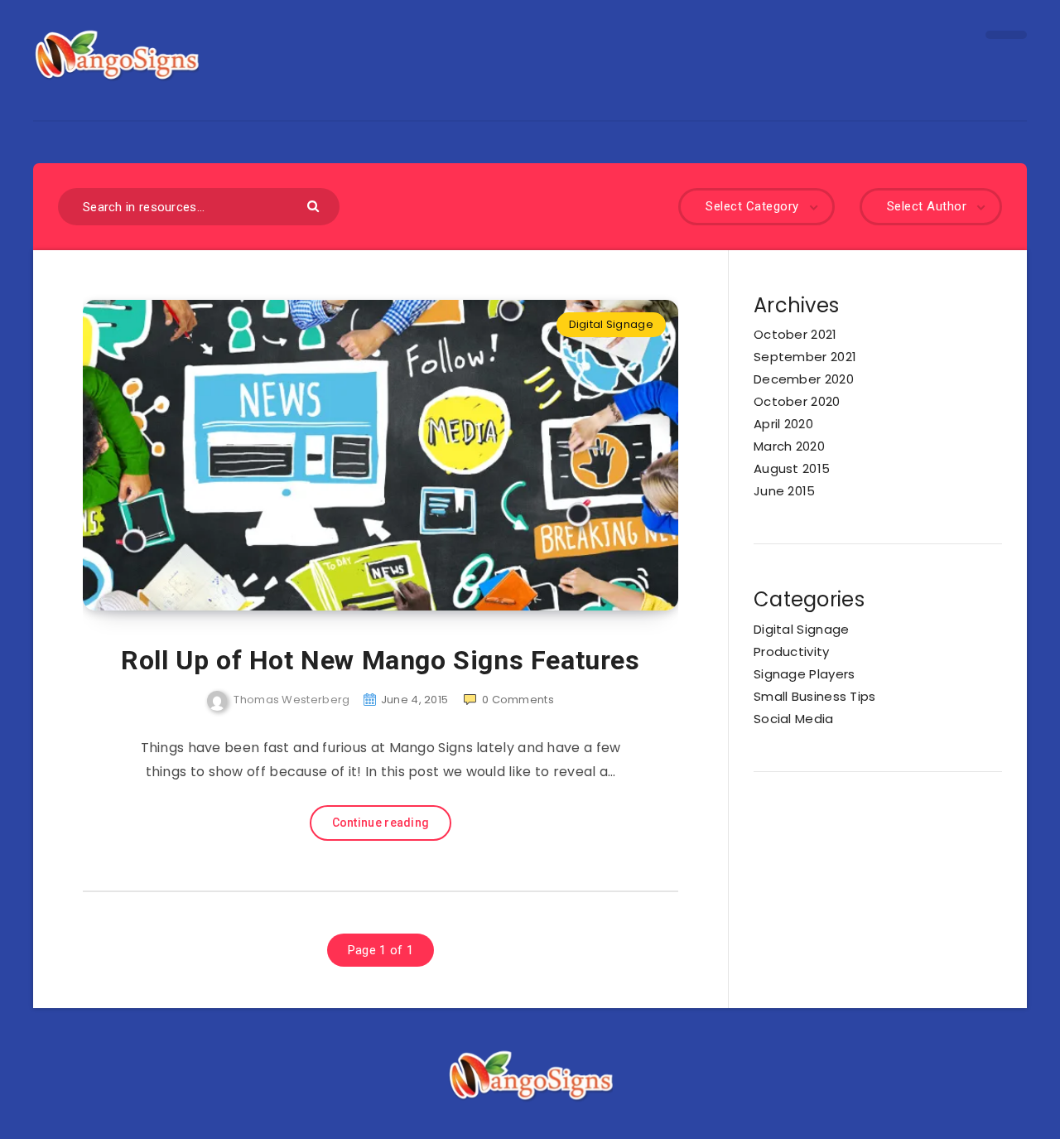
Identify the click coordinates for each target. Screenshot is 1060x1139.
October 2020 (797, 401)
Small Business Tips (815, 696)
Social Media (794, 718)
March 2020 (789, 446)
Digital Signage (611, 324)
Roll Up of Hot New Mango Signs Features (380, 660)
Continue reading (381, 822)
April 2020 (783, 423)
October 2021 (795, 334)
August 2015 (792, 468)
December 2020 (804, 379)
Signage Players (804, 674)
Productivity (792, 651)
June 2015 (785, 491)
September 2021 (805, 356)
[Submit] (315, 205)
